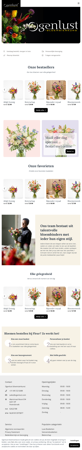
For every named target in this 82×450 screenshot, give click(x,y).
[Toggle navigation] (78, 3)
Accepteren (74, 445)
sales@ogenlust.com (17, 395)
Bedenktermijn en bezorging (16, 435)
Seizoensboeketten (49, 432)
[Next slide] (77, 90)
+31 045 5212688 (16, 391)
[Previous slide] (4, 90)
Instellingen (74, 440)
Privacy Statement (12, 432)
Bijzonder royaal (53, 102)
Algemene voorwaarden (14, 429)
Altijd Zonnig (9, 102)
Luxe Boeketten (48, 429)
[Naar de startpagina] (11, 5)
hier (12, 442)
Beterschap (30, 102)
